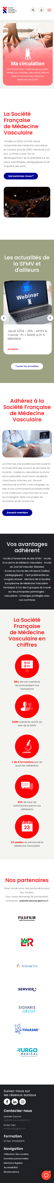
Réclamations (11, 1171)
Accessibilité (11, 1167)
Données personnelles (16, 1158)
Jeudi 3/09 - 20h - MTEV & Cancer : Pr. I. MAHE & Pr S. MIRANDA (27, 335)
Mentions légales (13, 1162)
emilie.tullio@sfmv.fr (15, 1128)
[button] (46, 1175)
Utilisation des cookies (16, 1154)
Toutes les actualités (27, 366)
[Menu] (49, 10)
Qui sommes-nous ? (20, 176)
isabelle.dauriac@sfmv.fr (34, 900)
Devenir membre (17, 512)
